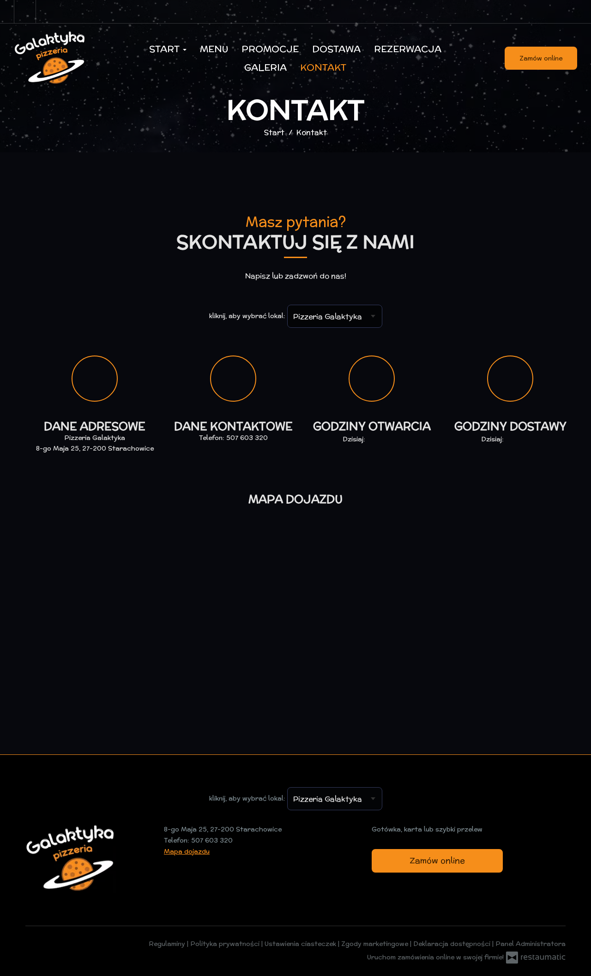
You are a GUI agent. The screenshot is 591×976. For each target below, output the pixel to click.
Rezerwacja (407, 48)
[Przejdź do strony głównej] (62, 58)
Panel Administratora (530, 943)
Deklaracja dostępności (452, 943)
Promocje (270, 48)
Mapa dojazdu (187, 851)
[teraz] (380, 439)
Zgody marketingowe (375, 943)
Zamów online (540, 58)
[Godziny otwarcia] (394, 439)
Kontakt (323, 67)
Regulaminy (168, 943)
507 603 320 (247, 437)
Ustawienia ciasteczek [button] (301, 943)
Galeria (265, 67)
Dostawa (336, 48)
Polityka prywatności (225, 943)
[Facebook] (25, 11)
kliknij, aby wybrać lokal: (247, 315)
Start (165, 48)
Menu (214, 48)
